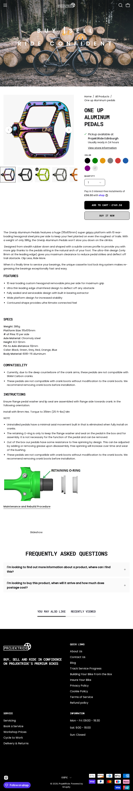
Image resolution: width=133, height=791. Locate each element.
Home (88, 96)
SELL (82, 30)
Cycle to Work (13, 738)
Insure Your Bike (80, 680)
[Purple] (87, 168)
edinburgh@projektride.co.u (89, 765)
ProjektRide (64, 783)
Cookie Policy (79, 691)
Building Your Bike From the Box (91, 674)
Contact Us (77, 657)
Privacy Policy (79, 686)
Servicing (9, 721)
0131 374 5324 (79, 742)
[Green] (95, 160)
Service (8, 713)
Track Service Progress (85, 668)
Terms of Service (81, 697)
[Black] (87, 160)
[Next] (68, 129)
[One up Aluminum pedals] (8, 174)
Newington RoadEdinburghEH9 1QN (81, 753)
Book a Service (13, 726)
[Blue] (125, 160)
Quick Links (77, 644)
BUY (48, 30)
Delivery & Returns (16, 743)
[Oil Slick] (95, 168)
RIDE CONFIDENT (66, 43)
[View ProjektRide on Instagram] (5, 777)
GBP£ (64, 777)
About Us (76, 651)
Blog (73, 663)
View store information (102, 148)
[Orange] (102, 160)
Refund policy (79, 703)
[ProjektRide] (66, 5)
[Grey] (110, 160)
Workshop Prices (14, 732)
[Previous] (8, 129)
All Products (102, 96)
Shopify (66, 786)
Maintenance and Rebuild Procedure (26, 506)
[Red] (118, 160)
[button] (120, 5)
